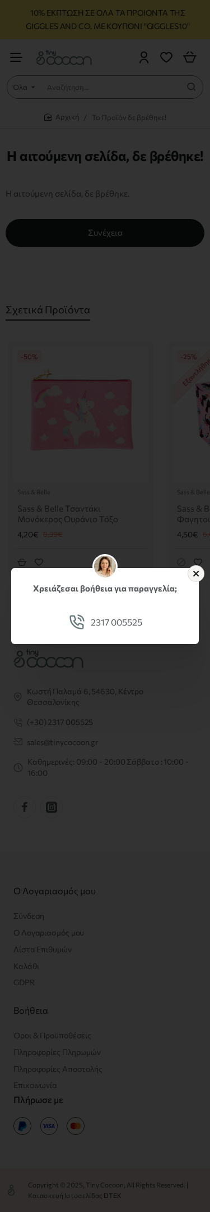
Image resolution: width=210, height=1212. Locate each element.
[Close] (196, 573)
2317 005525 (116, 622)
